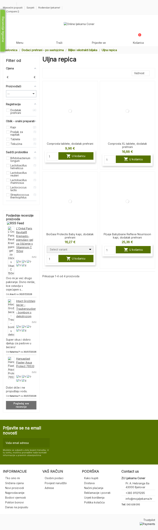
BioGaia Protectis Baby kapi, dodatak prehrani (70, 236)
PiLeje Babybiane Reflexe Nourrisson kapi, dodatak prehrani (127, 236)
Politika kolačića (94, 502)
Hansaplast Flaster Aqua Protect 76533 (25, 362)
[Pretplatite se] (46, 443)
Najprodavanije (14, 492)
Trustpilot (149, 520)
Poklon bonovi (14, 502)
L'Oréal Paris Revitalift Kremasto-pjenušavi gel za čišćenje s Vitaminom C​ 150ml (24, 240)
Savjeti (31, 7)
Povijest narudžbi (56, 483)
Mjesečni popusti (13, 7)
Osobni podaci (54, 478)
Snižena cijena (14, 483)
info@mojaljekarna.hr (139, 498)
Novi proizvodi (14, 488)
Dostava (89, 483)
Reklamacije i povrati (97, 492)
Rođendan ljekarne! (49, 7)
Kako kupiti (91, 478)
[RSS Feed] (15, 223)
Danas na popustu (16, 507)
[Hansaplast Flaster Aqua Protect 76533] (11, 367)
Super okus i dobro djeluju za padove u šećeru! (18, 343)
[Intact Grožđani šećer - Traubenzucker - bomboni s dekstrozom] (11, 317)
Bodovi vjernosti (15, 497)
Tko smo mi (12, 478)
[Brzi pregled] (94, 94)
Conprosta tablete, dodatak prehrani (70, 143)
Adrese (49, 488)
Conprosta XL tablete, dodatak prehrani (127, 145)
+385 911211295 (135, 493)
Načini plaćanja (93, 488)
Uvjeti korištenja (94, 497)
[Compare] (94, 87)
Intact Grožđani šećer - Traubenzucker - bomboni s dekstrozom (26, 308)
